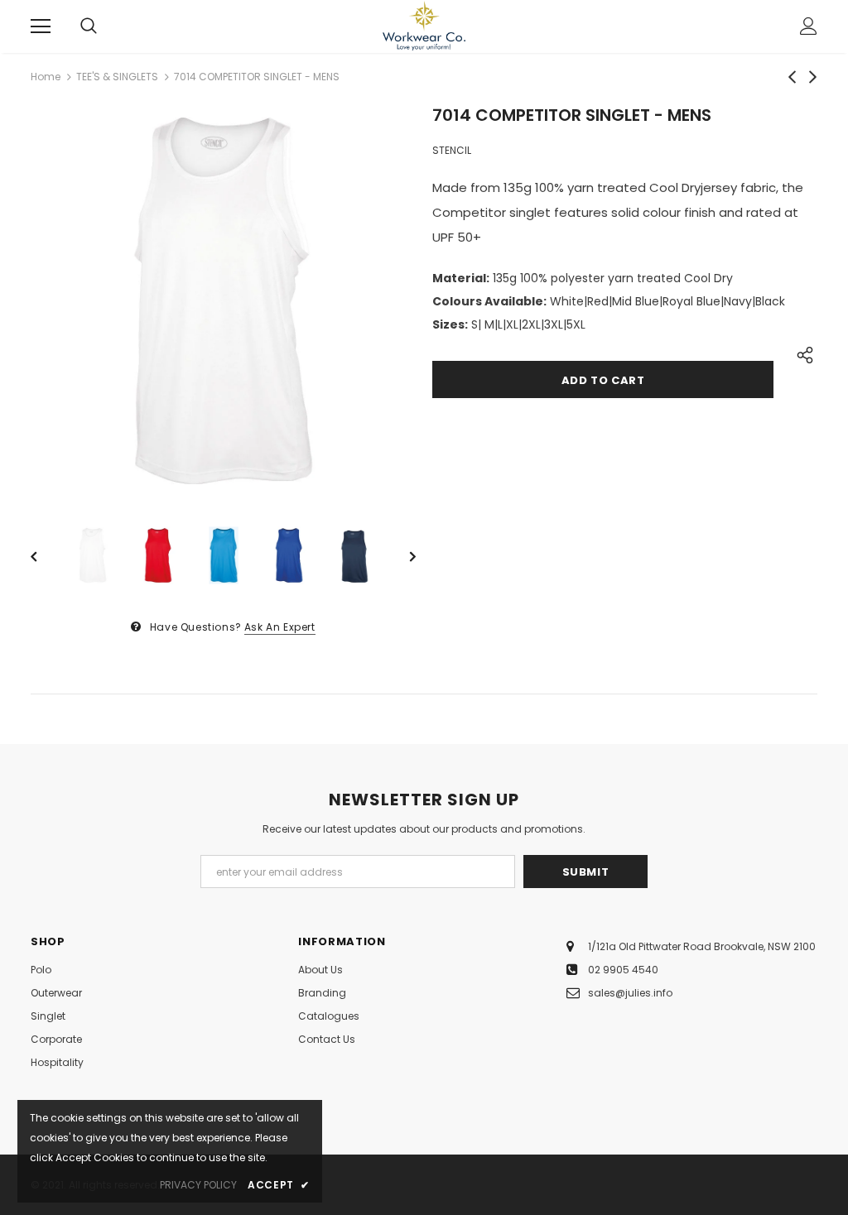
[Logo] (424, 25)
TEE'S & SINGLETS (117, 77)
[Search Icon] (88, 26)
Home (45, 77)
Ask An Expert (280, 627)
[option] (223, 300)
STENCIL (451, 150)
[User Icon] (808, 26)
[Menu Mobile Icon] (41, 26)
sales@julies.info (630, 993)
